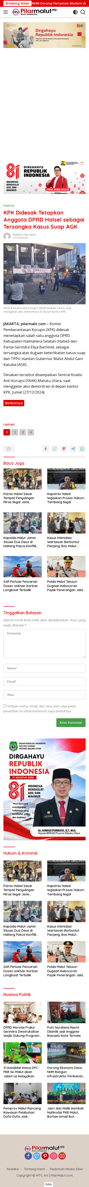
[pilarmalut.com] (34, 12)
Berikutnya (14, 403)
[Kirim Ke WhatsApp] (82, 448)
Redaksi (13, 1169)
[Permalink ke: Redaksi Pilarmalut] (7, 236)
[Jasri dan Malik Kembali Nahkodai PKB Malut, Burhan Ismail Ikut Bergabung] (66, 1093)
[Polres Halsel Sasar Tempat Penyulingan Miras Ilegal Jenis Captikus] (22, 479)
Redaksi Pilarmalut (24, 235)
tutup (49, 1184)
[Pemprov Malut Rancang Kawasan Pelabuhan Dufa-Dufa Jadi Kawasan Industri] (22, 1093)
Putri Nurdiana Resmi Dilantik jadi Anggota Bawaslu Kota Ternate (64, 1031)
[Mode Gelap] (75, 12)
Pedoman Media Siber (66, 1169)
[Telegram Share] (73, 448)
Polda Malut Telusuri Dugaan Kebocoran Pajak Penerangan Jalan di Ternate (66, 586)
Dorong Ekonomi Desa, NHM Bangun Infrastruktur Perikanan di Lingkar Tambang (65, 1072)
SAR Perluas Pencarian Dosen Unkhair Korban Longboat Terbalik (20, 586)
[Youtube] (62, 1156)
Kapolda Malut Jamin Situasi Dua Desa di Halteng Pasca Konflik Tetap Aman (20, 542)
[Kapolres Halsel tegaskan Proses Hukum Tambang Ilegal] (66, 479)
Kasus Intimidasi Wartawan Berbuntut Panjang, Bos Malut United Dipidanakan (63, 542)
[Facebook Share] (45, 448)
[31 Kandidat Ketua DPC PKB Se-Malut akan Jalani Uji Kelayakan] (22, 1053)
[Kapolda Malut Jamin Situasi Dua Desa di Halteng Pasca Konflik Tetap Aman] (22, 523)
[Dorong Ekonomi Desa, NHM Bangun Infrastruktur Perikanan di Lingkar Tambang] (66, 1053)
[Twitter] (36, 1156)
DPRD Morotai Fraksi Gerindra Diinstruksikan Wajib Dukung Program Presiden (21, 1031)
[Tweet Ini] (54, 448)
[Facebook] (28, 1156)
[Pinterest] (45, 1156)
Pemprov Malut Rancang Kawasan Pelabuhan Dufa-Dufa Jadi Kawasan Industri (22, 1112)
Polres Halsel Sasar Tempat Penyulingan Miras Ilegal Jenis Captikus (18, 498)
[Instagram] (53, 1156)
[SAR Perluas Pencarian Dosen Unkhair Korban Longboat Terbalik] (22, 566)
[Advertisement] (44, 109)
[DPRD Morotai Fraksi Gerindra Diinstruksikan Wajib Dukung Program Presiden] (22, 1012)
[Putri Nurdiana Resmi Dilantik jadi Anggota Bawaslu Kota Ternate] (66, 1012)
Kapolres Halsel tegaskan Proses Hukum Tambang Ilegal (65, 498)
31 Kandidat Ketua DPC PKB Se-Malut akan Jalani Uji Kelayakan (20, 1072)
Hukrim (8, 205)
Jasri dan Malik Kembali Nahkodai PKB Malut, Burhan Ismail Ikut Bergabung (65, 1112)
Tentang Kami (34, 1169)
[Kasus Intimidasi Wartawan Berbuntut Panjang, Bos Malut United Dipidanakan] (66, 523)
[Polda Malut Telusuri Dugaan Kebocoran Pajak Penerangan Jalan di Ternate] (66, 566)
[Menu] (6, 12)
